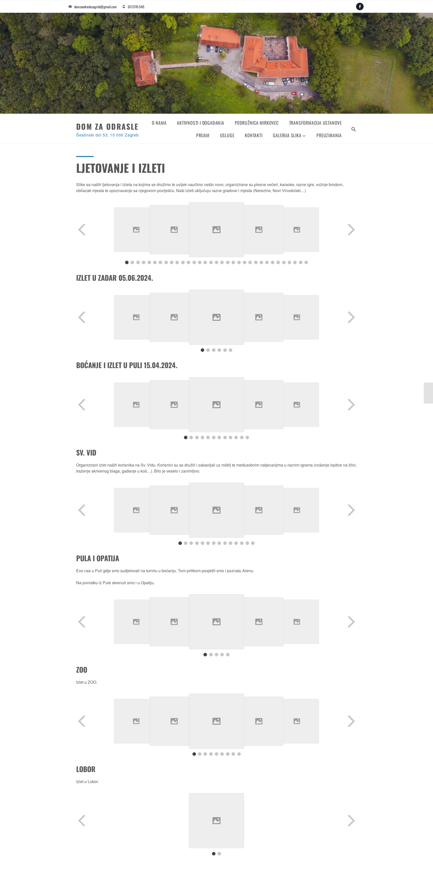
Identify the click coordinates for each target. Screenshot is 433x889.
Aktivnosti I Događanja (200, 122)
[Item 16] (211, 262)
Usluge (227, 135)
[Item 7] (160, 262)
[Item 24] (256, 262)
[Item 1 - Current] (127, 262)
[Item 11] (183, 262)
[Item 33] (306, 262)
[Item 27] (272, 262)
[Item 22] (244, 262)
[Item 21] (239, 262)
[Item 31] (295, 262)
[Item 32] (300, 262)
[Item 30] (289, 262)
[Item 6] (155, 262)
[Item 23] (250, 262)
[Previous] (82, 230)
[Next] (351, 230)
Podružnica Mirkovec (257, 122)
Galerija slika (287, 135)
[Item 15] (205, 262)
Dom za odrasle (107, 126)
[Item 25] (261, 262)
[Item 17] (216, 262)
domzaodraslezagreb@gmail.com (95, 6)
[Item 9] (171, 262)
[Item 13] (194, 262)
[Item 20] (233, 262)
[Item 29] (284, 262)
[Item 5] (149, 262)
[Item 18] (222, 262)
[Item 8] (166, 262)
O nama (159, 122)
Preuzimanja (329, 135)
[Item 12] (188, 262)
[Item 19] (228, 262)
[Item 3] (138, 262)
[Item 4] (143, 262)
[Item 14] (199, 262)
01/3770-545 (136, 6)
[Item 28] (278, 262)
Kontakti (253, 135)
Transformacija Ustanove (315, 122)
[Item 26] (267, 262)
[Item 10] (177, 262)
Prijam (202, 135)
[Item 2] (132, 262)
